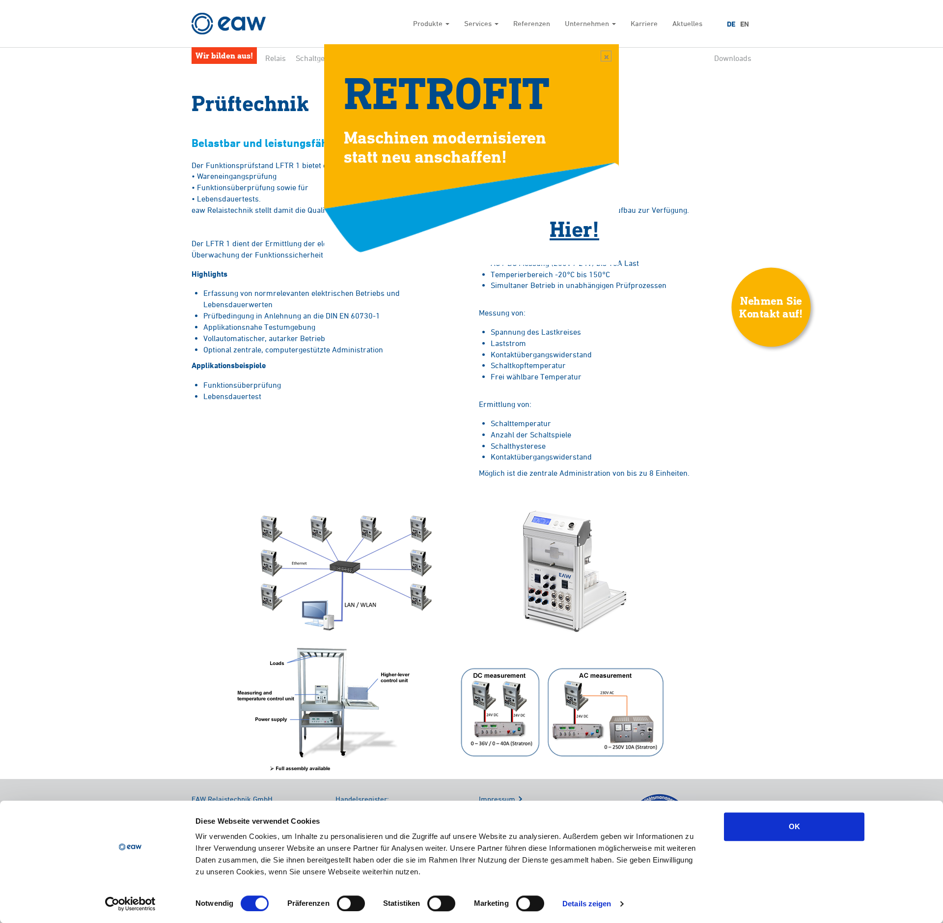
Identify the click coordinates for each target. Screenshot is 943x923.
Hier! (574, 228)
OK (794, 826)
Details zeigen (586, 903)
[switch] (351, 903)
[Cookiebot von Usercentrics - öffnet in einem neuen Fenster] (130, 903)
